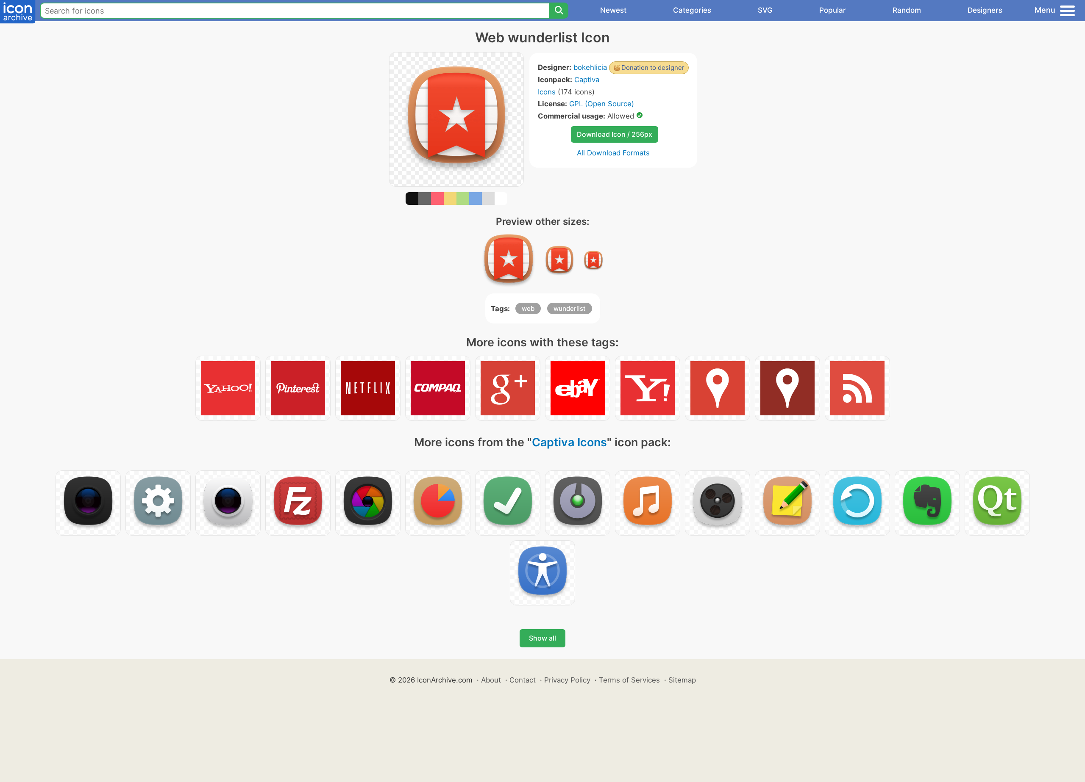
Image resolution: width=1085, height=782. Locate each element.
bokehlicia (590, 67)
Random (907, 10)
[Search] (558, 11)
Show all (542, 638)
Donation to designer (652, 68)
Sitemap (682, 680)
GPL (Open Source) (601, 103)
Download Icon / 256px (614, 134)
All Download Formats (613, 153)
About (491, 680)
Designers (985, 10)
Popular (832, 10)
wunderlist (570, 308)
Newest (613, 10)
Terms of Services (629, 680)
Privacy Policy (567, 680)
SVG (765, 10)
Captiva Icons (569, 442)
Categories (692, 10)
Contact (522, 680)
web (528, 308)
